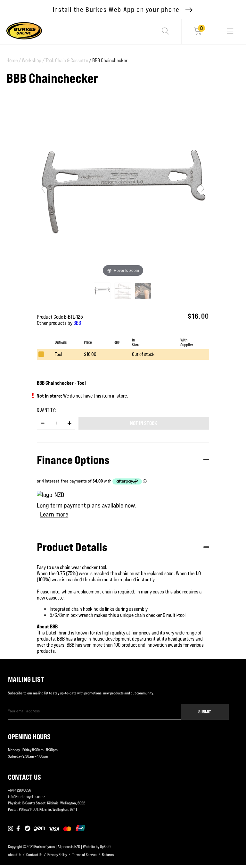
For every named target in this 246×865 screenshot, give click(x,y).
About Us (14, 854)
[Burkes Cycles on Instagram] (10, 828)
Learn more (54, 514)
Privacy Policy (57, 854)
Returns (108, 854)
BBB (77, 323)
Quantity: (46, 410)
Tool (58, 354)
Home (13, 60)
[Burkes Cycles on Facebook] (18, 828)
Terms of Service (84, 854)
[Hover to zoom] (123, 192)
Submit (204, 711)
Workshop (33, 60)
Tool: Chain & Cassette (66, 60)
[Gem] (39, 828)
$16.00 (90, 354)
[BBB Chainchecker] (102, 291)
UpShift (105, 846)
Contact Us (34, 854)
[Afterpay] (27, 828)
